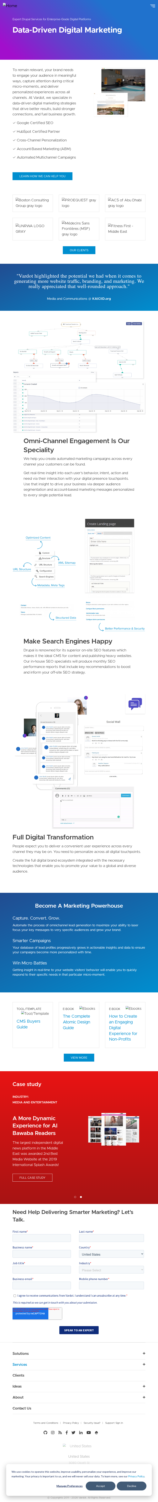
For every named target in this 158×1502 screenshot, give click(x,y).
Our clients (79, 250)
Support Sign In (114, 1423)
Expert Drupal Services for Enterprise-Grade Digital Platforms (52, 19)
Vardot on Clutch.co (107, 1432)
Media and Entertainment (35, 1102)
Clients (18, 1375)
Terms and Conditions (45, 1423)
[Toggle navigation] (152, 5)
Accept (100, 1486)
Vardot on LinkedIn (81, 1432)
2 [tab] (81, 1197)
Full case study (32, 1177)
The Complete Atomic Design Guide (76, 1022)
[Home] (12, 6)
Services (20, 1365)
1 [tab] (75, 1197)
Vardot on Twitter (73, 1432)
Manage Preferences (69, 1486)
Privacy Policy (136, 1476)
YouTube (89, 1432)
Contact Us (22, 1408)
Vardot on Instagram (52, 1432)
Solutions (21, 1354)
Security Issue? (92, 1423)
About (18, 1397)
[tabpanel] (79, 1137)
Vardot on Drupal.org (96, 1432)
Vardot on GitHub (46, 1432)
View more (79, 1057)
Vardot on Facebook (67, 1432)
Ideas (17, 1386)
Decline (131, 1486)
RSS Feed (60, 1432)
